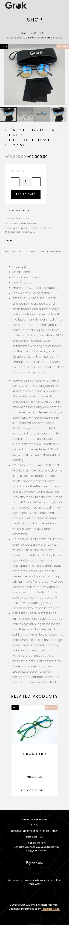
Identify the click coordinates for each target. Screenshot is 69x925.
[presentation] (6, 74)
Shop (33, 33)
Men (42, 33)
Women (31, 223)
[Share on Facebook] (16, 240)
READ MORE (34, 884)
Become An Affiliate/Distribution (34, 831)
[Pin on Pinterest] (25, 240)
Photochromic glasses (20, 231)
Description (13, 251)
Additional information (46, 251)
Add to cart (26, 194)
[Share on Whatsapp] (30, 240)
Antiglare (19, 228)
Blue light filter (36, 228)
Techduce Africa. (50, 908)
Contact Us (34, 836)
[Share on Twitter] (21, 240)
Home (24, 33)
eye (50, 228)
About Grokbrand (34, 819)
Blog (34, 825)
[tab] (13, 254)
